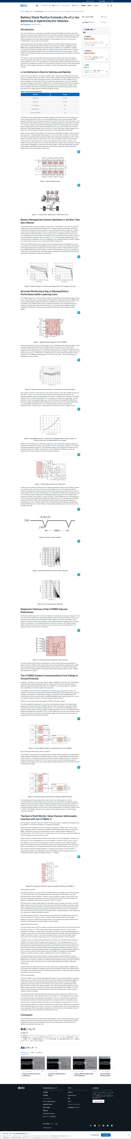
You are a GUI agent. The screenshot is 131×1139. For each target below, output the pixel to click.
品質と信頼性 (46, 1107)
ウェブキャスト (39, 1052)
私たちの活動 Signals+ (49, 1101)
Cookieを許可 (106, 1135)
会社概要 (45, 1092)
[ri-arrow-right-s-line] (112, 1068)
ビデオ (32, 1052)
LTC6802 (51, 49)
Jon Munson (27, 24)
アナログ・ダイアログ (74, 1104)
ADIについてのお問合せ (49, 1116)
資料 (69, 1098)
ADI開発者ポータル (73, 1107)
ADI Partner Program (49, 1113)
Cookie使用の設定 (95, 1135)
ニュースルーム (47, 1098)
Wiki (69, 1101)
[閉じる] (128, 1135)
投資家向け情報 (47, 1104)
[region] (65, 1135)
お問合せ (70, 1092)
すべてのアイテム (25, 1052)
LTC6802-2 (48, 694)
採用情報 (45, 1095)
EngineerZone (72, 1095)
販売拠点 (45, 1110)
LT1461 (58, 447)
